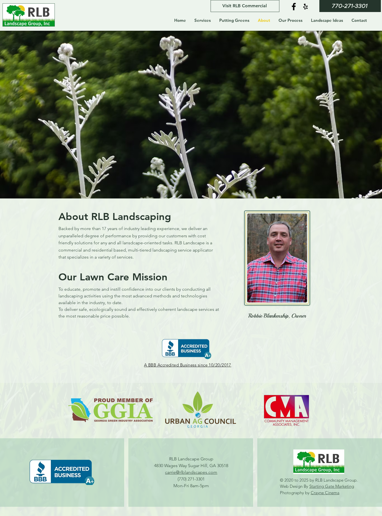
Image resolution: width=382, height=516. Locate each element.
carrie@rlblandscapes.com (191, 472)
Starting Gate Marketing (331, 486)
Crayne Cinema (325, 492)
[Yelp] (305, 6)
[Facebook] (294, 6)
